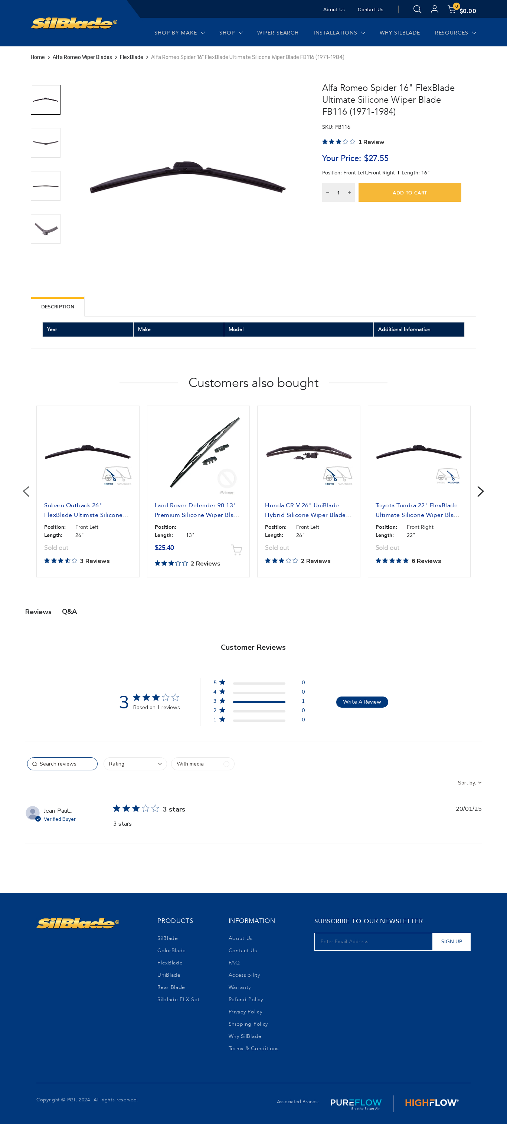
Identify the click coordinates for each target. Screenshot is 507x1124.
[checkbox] (203, 763)
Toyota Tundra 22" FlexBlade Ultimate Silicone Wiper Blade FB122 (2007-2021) (418, 515)
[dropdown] (135, 763)
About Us (334, 9)
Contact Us (370, 9)
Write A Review (362, 701)
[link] (259, 721)
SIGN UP (451, 941)
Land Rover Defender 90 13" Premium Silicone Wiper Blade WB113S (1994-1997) (198, 515)
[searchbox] (62, 763)
